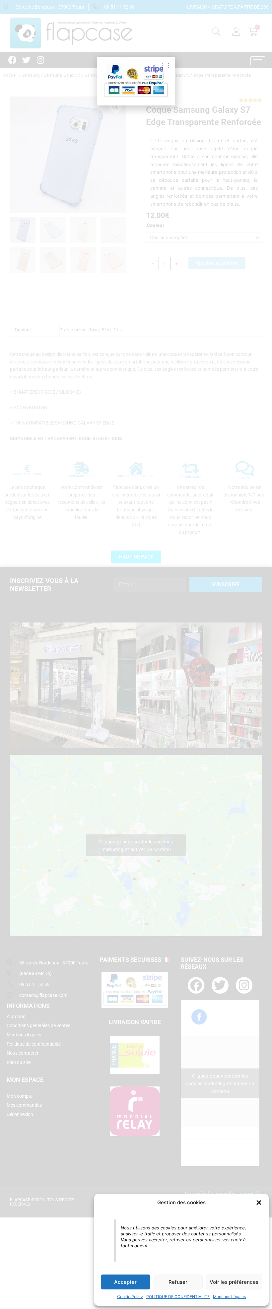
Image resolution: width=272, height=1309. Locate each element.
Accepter (125, 1282)
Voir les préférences (234, 1282)
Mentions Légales (229, 1296)
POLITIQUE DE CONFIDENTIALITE (178, 1296)
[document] (136, 654)
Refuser (178, 1282)
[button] (258, 1202)
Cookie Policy (130, 1296)
